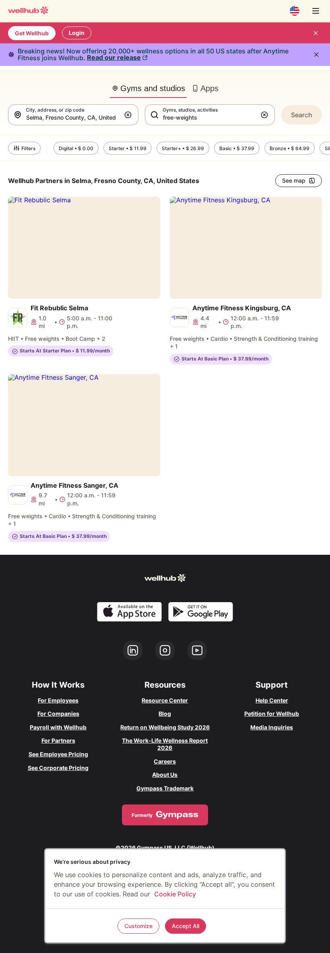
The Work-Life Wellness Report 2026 (165, 744)
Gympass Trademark (165, 788)
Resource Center (165, 700)
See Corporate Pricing (58, 767)
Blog (165, 713)
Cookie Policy (175, 894)
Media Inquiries (271, 727)
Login (77, 32)
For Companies (58, 713)
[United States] (294, 11)
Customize (138, 925)
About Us (164, 774)
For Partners (58, 740)
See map (293, 180)
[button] (129, 114)
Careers (165, 761)
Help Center (272, 700)
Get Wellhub (32, 33)
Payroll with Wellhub (58, 727)
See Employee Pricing (58, 754)
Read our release (114, 57)
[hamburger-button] (315, 10)
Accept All (185, 925)
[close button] (315, 32)
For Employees (58, 700)
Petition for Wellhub (271, 713)
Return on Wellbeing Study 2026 (165, 727)
